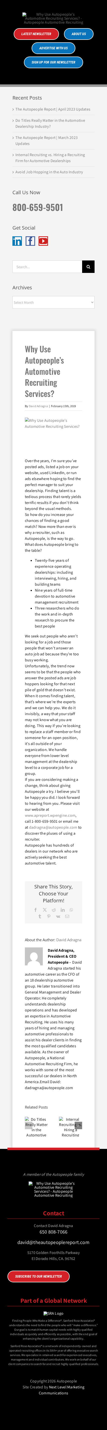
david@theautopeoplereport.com (53, 1242)
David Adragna (38, 406)
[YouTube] (43, 241)
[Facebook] (30, 241)
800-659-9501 (37, 206)
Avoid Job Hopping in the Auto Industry (49, 172)
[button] (28, 1125)
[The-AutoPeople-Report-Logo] (53, 14)
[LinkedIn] (17, 241)
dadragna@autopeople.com (53, 827)
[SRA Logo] (54, 1313)
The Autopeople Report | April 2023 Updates (52, 109)
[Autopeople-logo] (53, 1183)
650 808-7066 (54, 1232)
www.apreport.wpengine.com (50, 815)
